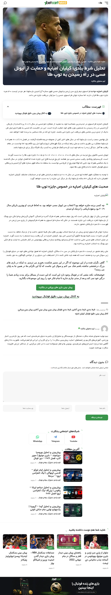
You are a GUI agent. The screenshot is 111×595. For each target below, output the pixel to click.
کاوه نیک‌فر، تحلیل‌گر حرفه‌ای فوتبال (50, 462)
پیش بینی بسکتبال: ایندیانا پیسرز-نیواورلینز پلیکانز (16, 556)
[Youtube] (73, 439)
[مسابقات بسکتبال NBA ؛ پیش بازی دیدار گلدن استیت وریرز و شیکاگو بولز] (42, 541)
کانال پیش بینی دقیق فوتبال (97, 313)
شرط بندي (91, 309)
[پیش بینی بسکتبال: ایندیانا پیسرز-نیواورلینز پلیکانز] (15, 541)
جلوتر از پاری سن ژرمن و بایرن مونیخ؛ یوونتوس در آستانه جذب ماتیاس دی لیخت (96, 558)
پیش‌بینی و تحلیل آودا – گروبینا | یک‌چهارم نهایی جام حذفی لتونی (45, 508)
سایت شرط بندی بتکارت (96, 61)
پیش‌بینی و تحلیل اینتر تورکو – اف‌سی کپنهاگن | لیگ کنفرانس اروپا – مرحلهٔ (46, 473)
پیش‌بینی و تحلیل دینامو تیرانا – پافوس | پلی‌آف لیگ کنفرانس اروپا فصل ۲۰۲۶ (45, 490)
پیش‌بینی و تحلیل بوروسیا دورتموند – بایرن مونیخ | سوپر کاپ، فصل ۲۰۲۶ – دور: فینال (46, 455)
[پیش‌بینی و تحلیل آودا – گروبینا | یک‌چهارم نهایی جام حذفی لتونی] (72, 510)
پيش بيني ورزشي (25, 309)
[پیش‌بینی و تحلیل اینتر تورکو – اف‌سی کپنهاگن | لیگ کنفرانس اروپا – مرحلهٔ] (72, 475)
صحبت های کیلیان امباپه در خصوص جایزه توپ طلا (81, 113)
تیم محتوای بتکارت (98, 81)
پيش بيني (52, 309)
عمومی (84, 61)
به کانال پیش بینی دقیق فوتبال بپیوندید (31, 113)
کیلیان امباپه (80, 313)
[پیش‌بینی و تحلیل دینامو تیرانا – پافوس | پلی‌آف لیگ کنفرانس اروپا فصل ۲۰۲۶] (72, 492)
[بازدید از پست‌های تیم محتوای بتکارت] (104, 329)
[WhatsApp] (37, 439)
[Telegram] (55, 439)
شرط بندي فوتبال (64, 309)
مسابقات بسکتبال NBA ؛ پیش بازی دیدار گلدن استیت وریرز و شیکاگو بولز (42, 558)
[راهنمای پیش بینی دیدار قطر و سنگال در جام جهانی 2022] (69, 541)
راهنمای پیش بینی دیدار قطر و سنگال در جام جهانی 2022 (69, 556)
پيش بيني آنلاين (40, 309)
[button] (105, 3)
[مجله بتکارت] (55, 3)
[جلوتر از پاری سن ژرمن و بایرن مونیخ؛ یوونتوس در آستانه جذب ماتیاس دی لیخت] (96, 541)
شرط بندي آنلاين (79, 309)
